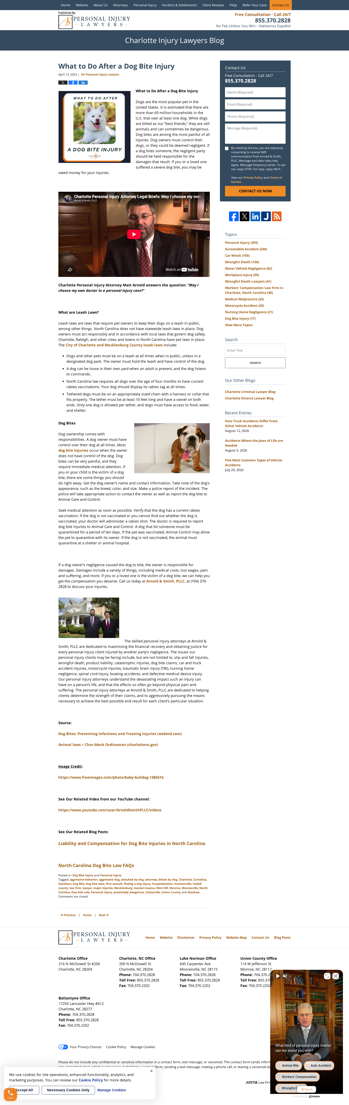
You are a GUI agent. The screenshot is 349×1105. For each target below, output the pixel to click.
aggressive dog (109, 879)
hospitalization (162, 884)
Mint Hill (162, 888)
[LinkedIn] (255, 216)
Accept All (24, 1090)
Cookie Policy (116, 1047)
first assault (114, 884)
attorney (151, 879)
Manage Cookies (142, 1047)
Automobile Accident (246, 249)
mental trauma (144, 888)
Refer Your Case (255, 5)
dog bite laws (95, 884)
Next (104, 914)
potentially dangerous (129, 892)
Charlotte (185, 879)
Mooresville (190, 888)
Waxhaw (194, 892)
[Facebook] (234, 216)
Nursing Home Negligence (249, 312)
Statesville (153, 892)
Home (65, 5)
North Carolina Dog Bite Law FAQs (96, 865)
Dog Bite (78, 884)
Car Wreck (237, 255)
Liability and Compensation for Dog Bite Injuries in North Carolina (131, 843)
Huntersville (182, 884)
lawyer (87, 888)
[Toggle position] (327, 976)
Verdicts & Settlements (179, 5)
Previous (68, 914)
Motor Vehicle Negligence (248, 268)
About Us (101, 5)
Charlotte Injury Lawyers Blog (94, 20)
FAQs (233, 5)
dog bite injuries (73, 450)
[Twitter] (244, 216)
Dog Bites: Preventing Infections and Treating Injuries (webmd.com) (120, 733)
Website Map (236, 937)
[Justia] (266, 216)
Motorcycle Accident (244, 305)
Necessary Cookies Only (68, 1090)
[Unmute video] (277, 976)
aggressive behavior (84, 879)
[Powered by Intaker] (315, 1096)
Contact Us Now (255, 191)
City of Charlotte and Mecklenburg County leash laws (114, 344)
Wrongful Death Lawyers (248, 281)
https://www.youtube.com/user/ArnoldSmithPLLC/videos (109, 810)
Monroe (174, 888)
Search (255, 363)
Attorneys (120, 5)
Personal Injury (145, 5)
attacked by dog (132, 879)
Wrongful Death (242, 262)
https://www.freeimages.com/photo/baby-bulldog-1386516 (111, 777)
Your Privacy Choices (86, 1047)
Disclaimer (185, 937)
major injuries (103, 888)
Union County (171, 892)
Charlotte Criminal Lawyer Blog (250, 392)
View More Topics (239, 325)
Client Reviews (213, 5)
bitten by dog (168, 879)
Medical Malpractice (244, 299)
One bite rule (80, 892)
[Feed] (277, 216)
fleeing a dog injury (137, 884)
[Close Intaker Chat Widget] (335, 976)
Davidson (64, 884)
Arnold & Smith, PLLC (165, 581)
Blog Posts (282, 937)
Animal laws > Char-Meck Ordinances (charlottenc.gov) (108, 744)
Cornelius (199, 879)
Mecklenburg (123, 888)
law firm (75, 888)
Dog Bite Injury (83, 875)
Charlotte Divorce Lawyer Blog (249, 398)
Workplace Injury (242, 275)
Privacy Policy (253, 177)
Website (82, 5)
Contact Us (280, 5)
